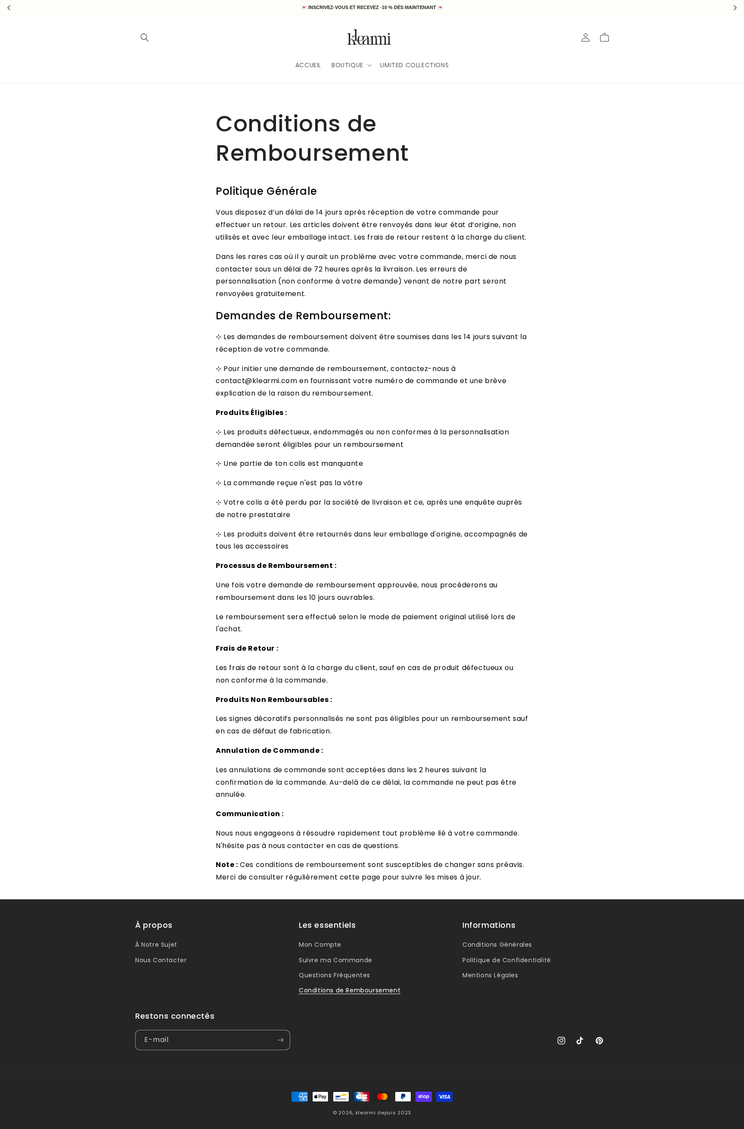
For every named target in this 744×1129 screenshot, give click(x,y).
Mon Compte (320, 944)
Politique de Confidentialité (506, 960)
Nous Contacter (160, 960)
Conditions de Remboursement (349, 990)
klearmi (366, 1112)
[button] (144, 37)
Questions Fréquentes (334, 975)
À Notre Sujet (156, 944)
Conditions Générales (497, 944)
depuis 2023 (394, 1112)
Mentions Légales (490, 975)
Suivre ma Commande (335, 960)
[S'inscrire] (280, 1040)
